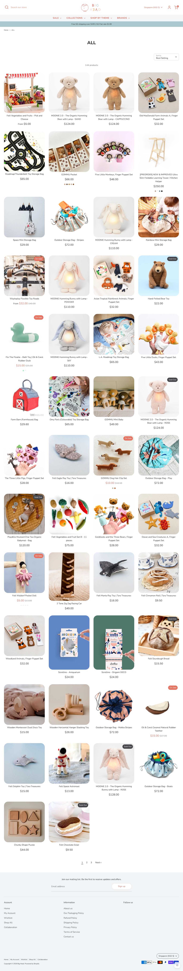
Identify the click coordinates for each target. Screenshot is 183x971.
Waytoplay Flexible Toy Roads (24, 298)
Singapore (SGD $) (152, 7)
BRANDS (122, 18)
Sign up (121, 886)
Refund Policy (70, 917)
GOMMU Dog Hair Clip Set (114, 478)
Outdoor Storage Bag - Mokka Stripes (114, 727)
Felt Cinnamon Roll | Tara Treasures (158, 595)
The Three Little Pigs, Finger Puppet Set (24, 478)
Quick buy (24, 108)
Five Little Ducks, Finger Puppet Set (158, 357)
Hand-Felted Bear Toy (158, 298)
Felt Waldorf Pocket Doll (24, 595)
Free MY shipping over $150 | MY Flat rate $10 (91, 24)
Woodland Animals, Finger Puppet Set (24, 658)
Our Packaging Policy (74, 913)
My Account (9, 913)
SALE (56, 18)
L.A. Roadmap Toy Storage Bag (114, 357)
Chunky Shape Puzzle (24, 844)
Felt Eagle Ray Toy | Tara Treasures (69, 478)
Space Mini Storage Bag (24, 240)
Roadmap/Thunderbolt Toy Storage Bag (24, 174)
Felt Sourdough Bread (158, 658)
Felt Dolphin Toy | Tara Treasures (24, 786)
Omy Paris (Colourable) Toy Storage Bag (69, 419)
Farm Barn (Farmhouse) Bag (24, 419)
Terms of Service (72, 932)
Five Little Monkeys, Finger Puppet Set (114, 174)
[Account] (169, 7)
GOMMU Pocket (69, 174)
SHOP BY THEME (100, 18)
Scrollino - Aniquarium (69, 672)
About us (68, 908)
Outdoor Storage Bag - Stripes (69, 240)
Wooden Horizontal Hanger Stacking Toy (69, 727)
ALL (13, 30)
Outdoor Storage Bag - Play (158, 478)
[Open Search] (6, 7)
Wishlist (8, 917)
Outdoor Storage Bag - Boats (159, 786)
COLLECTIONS (74, 18)
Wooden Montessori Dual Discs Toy (24, 727)
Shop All (8, 922)
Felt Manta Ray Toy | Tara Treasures (114, 595)
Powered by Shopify (32, 964)
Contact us (69, 936)
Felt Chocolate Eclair (69, 844)
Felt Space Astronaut (69, 786)
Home (6, 30)
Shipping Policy (71, 922)
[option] (91, 24)
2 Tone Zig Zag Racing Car (69, 603)
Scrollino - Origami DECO (114, 672)
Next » (98, 862)
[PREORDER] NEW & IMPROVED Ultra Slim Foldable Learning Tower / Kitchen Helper (159, 178)
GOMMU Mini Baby (114, 419)
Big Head (20, 964)
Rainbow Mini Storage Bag (158, 240)
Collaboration (10, 927)
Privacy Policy (70, 927)
